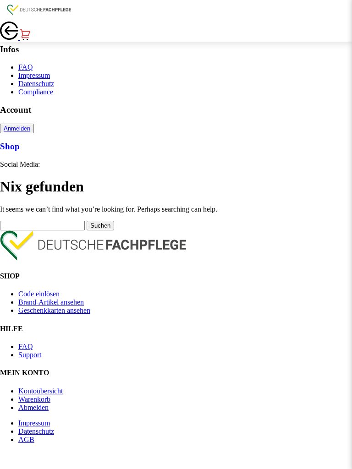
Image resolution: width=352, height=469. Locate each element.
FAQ (25, 67)
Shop (10, 146)
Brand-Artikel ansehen (51, 302)
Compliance (35, 92)
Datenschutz (36, 83)
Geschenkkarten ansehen (54, 310)
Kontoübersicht (40, 391)
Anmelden (17, 128)
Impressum (34, 75)
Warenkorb (34, 399)
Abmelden (33, 407)
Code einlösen (39, 294)
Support (29, 355)
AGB (26, 439)
